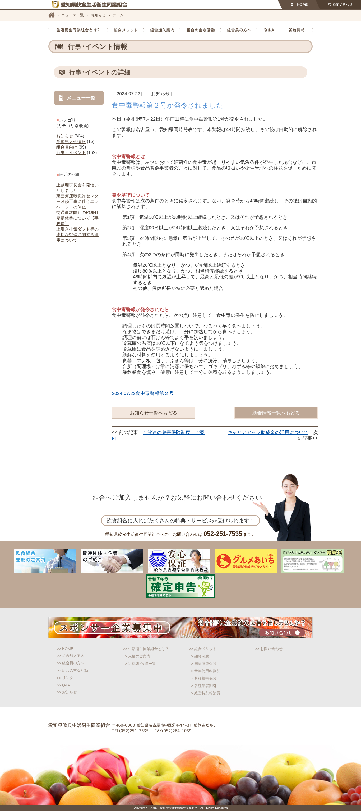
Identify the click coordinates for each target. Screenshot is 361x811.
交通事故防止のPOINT (77, 212)
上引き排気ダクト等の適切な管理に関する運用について (77, 234)
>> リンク (65, 678)
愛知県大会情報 (71, 141)
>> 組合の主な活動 (72, 670)
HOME (299, 4)
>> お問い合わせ (269, 649)
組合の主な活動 (201, 30)
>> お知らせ (67, 692)
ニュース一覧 (73, 15)
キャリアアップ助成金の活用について (268, 432)
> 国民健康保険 (203, 663)
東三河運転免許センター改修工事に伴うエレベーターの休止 (77, 201)
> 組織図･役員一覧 (140, 663)
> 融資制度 (200, 656)
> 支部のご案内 (137, 656)
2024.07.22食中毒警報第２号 (143, 393)
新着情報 (296, 30)
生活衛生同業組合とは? (78, 30)
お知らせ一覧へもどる (153, 413)
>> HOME (65, 649)
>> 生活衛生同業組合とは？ (146, 649)
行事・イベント (71, 152)
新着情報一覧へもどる (276, 413)
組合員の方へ (239, 30)
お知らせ (98, 15)
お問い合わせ (338, 4)
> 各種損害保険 (203, 678)
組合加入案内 (162, 30)
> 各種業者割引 (203, 686)
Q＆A (268, 30)
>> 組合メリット (202, 649)
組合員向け (66, 147)
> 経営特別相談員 (205, 693)
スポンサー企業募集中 (180, 627)
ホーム (51, 15)
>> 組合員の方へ (70, 663)
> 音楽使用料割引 (205, 671)
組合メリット (125, 30)
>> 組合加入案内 (70, 655)
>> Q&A (63, 685)
